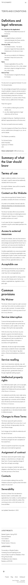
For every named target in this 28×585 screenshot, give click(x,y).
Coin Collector (5, 538)
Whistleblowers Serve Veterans (9, 559)
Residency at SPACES (6, 561)
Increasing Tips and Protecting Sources (11, 552)
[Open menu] (26, 2)
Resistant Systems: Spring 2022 (9, 534)
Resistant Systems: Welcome (8, 543)
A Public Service (5, 541)
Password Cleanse (6, 536)
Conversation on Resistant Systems (9, 550)
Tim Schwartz (6, 2)
